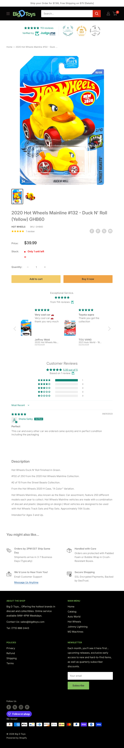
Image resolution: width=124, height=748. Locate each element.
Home (9, 47)
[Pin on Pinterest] (98, 231)
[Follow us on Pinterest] (27, 707)
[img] (62, 297)
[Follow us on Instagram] (21, 707)
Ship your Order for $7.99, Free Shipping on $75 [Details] (62, 3)
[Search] (97, 13)
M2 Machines (75, 631)
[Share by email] (110, 231)
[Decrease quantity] (27, 267)
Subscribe (78, 685)
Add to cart (36, 279)
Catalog (72, 611)
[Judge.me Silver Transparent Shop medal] (95, 31)
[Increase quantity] (44, 267)
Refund (10, 653)
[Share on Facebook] (92, 231)
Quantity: (16, 267)
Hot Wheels (18, 226)
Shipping (11, 658)
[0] (115, 14)
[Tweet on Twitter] (104, 231)
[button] (44, 380)
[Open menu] (8, 13)
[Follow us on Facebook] (8, 707)
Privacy (10, 648)
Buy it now (88, 279)
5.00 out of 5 (70, 369)
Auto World (74, 616)
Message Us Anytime (26, 582)
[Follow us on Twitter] (15, 707)
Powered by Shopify (16, 737)
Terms (10, 663)
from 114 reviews (60, 302)
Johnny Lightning (78, 626)
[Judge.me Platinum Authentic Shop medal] (68, 31)
